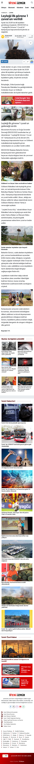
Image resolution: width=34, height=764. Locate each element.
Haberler (4, 12)
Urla (18, 747)
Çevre (11, 12)
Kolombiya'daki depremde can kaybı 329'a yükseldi (8, 353)
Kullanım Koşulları (24, 733)
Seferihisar (23, 745)
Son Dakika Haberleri (10, 724)
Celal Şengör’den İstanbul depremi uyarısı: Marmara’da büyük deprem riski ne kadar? (9, 389)
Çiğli (4, 739)
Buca (20, 737)
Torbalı (12, 747)
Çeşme (27, 737)
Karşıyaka (24, 741)
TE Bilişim (21, 761)
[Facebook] (10, 706)
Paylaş (5, 61)
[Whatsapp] (23, 706)
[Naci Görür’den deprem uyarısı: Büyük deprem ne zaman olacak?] (9, 362)
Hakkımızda (6, 733)
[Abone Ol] (31, 62)
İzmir (27, 7)
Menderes (22, 743)
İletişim (15, 733)
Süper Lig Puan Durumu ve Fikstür (13, 720)
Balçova (21, 735)
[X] (13, 706)
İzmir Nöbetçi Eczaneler (11, 712)
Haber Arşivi (7, 726)
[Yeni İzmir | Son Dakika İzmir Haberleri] (17, 2)
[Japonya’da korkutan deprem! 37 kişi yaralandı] (25, 346)
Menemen (6, 745)
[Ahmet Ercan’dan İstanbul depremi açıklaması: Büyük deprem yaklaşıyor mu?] (25, 362)
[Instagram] (17, 706)
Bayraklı (29, 735)
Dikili (9, 739)
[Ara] (32, 3)
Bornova (13, 737)
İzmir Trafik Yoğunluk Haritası (12, 718)
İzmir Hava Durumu (9, 714)
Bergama (5, 737)
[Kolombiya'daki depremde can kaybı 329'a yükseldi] (9, 346)
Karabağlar (6, 741)
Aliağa (14, 735)
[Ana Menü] (2, 2)
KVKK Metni (6, 735)
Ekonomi (11, 7)
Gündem (20, 7)
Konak (14, 743)
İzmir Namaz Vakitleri (10, 716)
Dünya (3, 7)
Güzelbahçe (25, 739)
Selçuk (5, 747)
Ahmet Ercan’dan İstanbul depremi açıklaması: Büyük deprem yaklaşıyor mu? (24, 370)
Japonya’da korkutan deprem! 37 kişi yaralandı (24, 353)
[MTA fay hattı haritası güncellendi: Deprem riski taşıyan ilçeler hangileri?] (25, 381)
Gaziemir (16, 739)
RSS (6, 755)
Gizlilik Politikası (19, 731)
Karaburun (15, 741)
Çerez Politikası (7, 731)
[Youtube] (20, 706)
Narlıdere (14, 745)
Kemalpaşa (6, 743)
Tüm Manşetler (8, 722)
